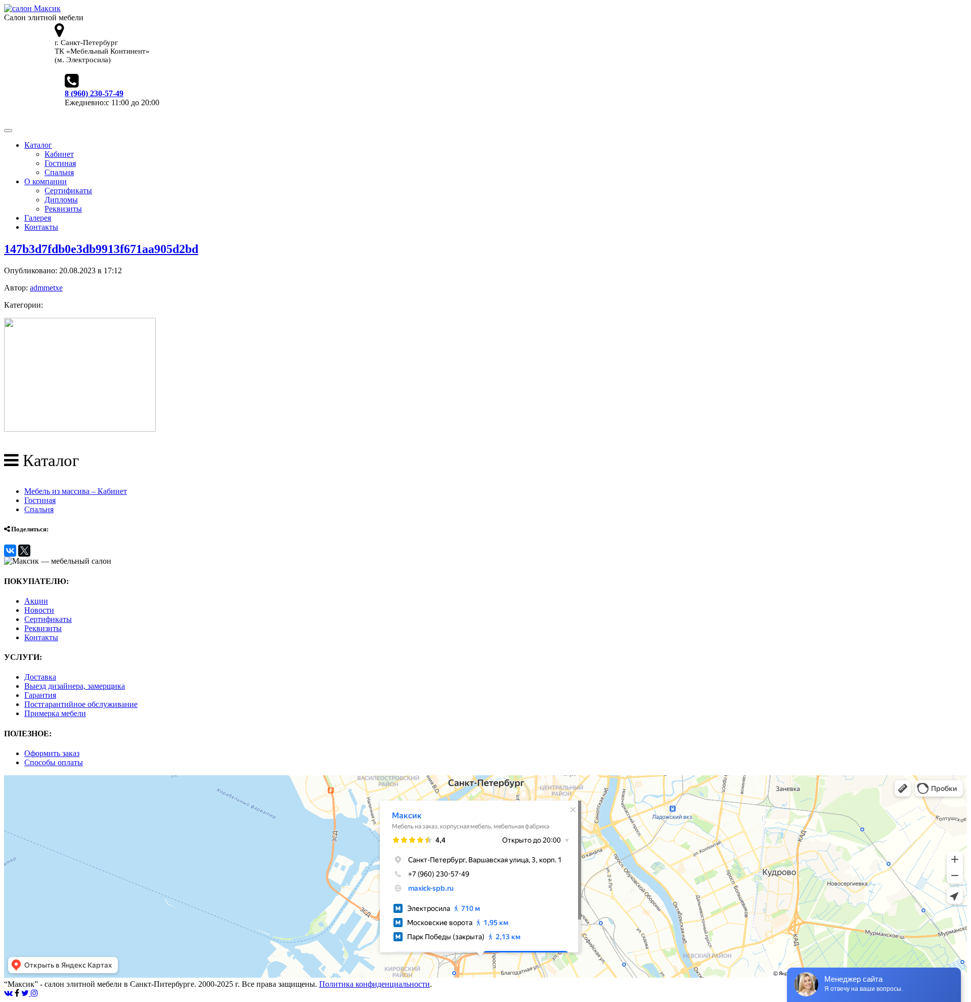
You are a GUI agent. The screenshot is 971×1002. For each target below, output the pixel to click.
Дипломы (61, 199)
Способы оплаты (53, 762)
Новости (39, 610)
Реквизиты (63, 208)
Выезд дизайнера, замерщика (74, 686)
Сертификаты (68, 190)
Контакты (41, 227)
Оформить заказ (51, 753)
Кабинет (59, 154)
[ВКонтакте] (10, 551)
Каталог (38, 145)
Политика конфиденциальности (374, 984)
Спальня (59, 172)
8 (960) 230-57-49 (94, 93)
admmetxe (46, 287)
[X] (24, 551)
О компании (45, 181)
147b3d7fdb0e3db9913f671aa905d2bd (101, 249)
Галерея (37, 218)
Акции (36, 601)
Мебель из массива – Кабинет (75, 491)
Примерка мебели (55, 713)
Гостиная (60, 163)
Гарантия (40, 695)
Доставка (40, 677)
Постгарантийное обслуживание (81, 704)
